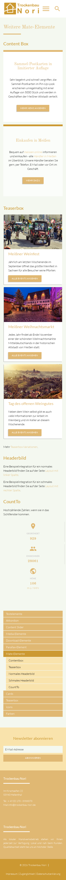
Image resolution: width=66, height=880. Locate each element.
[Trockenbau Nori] (21, 9)
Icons (9, 707)
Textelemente (14, 614)
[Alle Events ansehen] (33, 231)
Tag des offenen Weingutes (31, 403)
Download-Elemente (18, 640)
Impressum (11, 873)
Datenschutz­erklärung (48, 873)
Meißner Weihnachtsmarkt (31, 326)
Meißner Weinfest (23, 253)
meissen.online (33, 152)
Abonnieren (33, 758)
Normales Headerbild (21, 673)
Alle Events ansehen (25, 278)
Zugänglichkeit (27, 873)
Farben (10, 713)
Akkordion (12, 620)
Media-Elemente (16, 634)
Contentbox (16, 660)
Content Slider (15, 627)
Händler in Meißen (45, 156)
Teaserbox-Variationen (24, 447)
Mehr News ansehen (33, 108)
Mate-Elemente (15, 654)
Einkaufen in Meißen (33, 141)
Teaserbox (15, 667)
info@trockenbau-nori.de (22, 804)
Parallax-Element (16, 647)
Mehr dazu (33, 180)
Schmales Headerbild (21, 680)
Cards (9, 693)
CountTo (14, 687)
